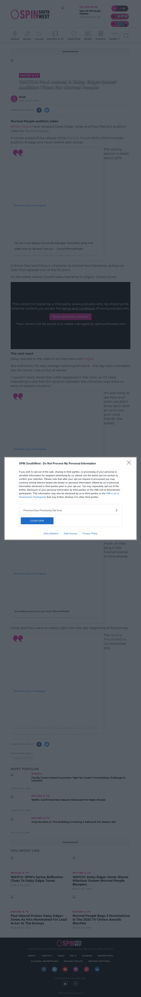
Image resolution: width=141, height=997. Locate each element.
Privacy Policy (90, 533)
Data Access (70, 533)
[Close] (130, 463)
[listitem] (70, 510)
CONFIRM (37, 520)
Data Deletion (51, 533)
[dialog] (70, 498)
